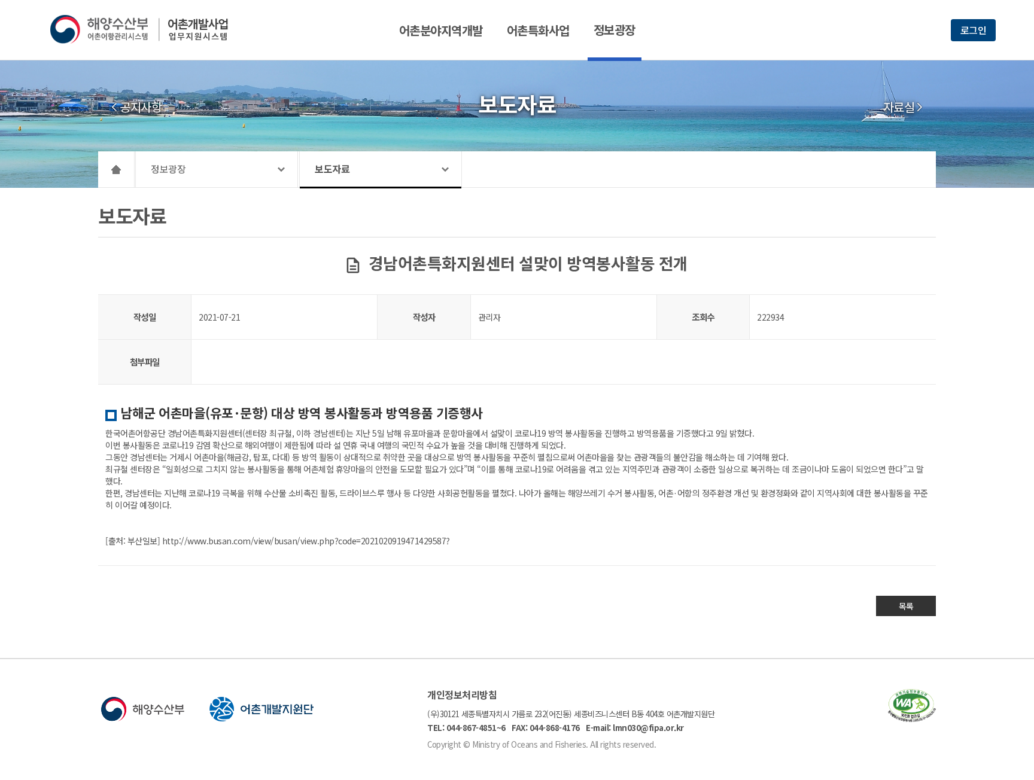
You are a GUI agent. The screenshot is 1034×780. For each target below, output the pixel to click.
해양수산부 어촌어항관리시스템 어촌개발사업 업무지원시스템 (147, 29)
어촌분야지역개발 (441, 30)
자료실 (899, 107)
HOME (116, 169)
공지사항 (141, 107)
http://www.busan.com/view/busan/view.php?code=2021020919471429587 (304, 541)
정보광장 (614, 29)
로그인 (973, 30)
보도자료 (332, 169)
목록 (906, 606)
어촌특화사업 (538, 30)
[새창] (912, 718)
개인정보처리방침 (462, 694)
